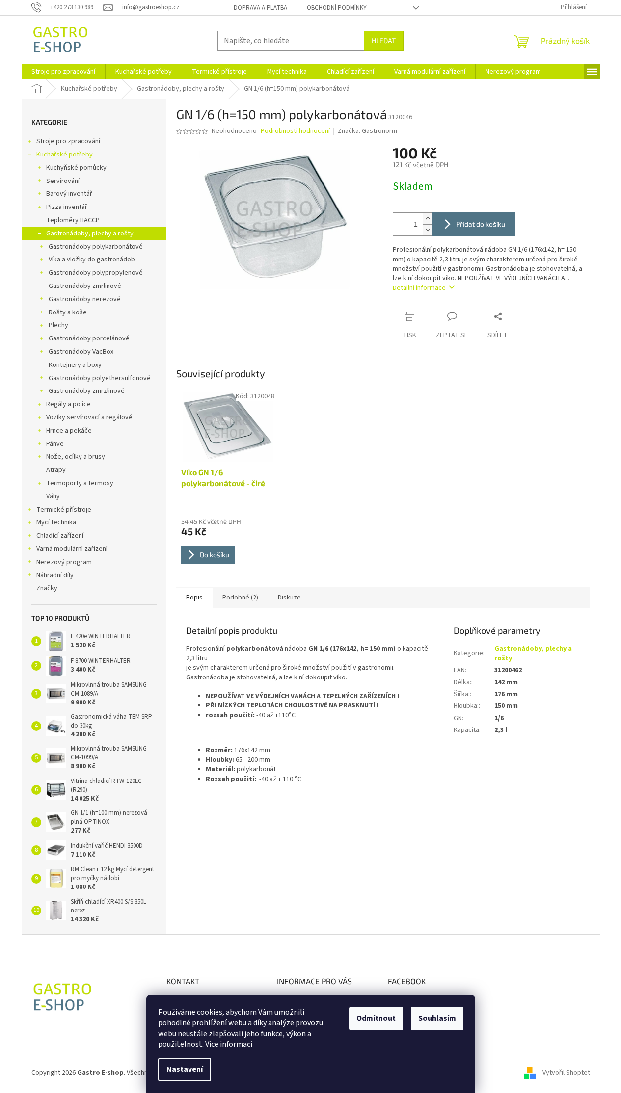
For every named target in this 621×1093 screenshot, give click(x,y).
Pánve (55, 444)
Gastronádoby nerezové (85, 299)
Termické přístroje (63, 510)
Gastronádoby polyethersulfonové (100, 378)
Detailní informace (419, 288)
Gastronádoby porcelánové (89, 338)
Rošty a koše (68, 312)
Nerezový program (64, 562)
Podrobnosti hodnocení (295, 131)
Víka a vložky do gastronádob (92, 259)
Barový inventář (69, 194)
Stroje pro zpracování (68, 141)
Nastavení (184, 1069)
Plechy (58, 325)
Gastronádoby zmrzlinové (87, 391)
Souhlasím (437, 1018)
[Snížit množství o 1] (427, 229)
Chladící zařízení (59, 536)
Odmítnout (376, 1018)
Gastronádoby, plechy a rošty (90, 233)
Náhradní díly (55, 575)
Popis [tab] (194, 597)
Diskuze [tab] (289, 597)
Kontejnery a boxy (75, 365)
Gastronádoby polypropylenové (96, 273)
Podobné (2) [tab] (240, 597)
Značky (46, 588)
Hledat (384, 40)
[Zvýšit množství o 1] (427, 218)
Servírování (63, 181)
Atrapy (56, 470)
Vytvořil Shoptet (566, 1073)
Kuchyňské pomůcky (76, 168)
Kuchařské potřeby (64, 154)
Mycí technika (56, 522)
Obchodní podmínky (337, 7)
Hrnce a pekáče (69, 431)
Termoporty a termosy (79, 483)
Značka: (367, 131)
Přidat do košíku (480, 224)
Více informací (228, 1044)
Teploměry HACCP (73, 220)
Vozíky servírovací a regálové (89, 417)
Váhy (53, 496)
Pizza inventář (66, 207)
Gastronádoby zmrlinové (85, 286)
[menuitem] (63, 71)
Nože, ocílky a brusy (75, 457)
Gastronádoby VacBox (81, 352)
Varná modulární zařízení (72, 549)
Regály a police (68, 404)
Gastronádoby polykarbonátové (96, 247)
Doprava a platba (260, 7)
